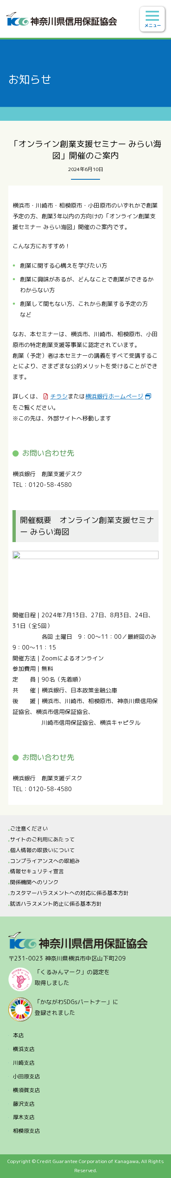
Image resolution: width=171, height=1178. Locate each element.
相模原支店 (26, 1130)
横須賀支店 (26, 1090)
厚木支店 (23, 1117)
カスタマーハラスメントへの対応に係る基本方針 (69, 893)
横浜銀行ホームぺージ (114, 396)
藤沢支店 (23, 1103)
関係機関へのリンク (34, 882)
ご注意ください (29, 828)
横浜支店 (23, 1049)
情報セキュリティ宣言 (37, 871)
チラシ (59, 396)
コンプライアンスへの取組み (45, 861)
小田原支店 (26, 1076)
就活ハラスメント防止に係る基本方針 (56, 903)
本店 (18, 1035)
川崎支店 (23, 1062)
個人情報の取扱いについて (42, 850)
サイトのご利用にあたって (42, 839)
